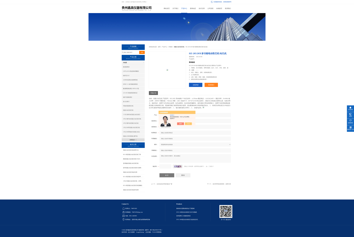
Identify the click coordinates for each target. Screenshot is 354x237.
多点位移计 (126, 101)
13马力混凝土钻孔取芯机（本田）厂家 (134, 181)
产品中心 (184, 8)
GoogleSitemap (140, 232)
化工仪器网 (131, 232)
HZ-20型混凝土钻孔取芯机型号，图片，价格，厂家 (134, 176)
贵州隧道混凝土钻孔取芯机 (131, 163)
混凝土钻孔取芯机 (128, 110)
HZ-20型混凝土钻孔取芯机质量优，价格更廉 (134, 185)
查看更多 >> (133, 140)
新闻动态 (193, 8)
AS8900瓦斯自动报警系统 (130, 80)
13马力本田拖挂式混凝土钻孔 (131, 132)
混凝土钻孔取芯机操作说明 (131, 190)
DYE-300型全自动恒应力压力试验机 (186, 212)
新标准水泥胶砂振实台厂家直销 (185, 208)
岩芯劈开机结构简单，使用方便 (222, 184)
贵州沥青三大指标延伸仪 (183, 216)
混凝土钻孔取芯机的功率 (130, 172)
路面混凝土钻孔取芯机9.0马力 (131, 159)
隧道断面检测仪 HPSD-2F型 (131, 88)
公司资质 (210, 8)
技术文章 (202, 8)
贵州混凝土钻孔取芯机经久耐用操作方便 (134, 167)
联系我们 (228, 8)
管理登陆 (158, 232)
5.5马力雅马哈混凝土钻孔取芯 (131, 114)
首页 (159, 47)
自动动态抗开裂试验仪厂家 (164, 184)
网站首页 (167, 8)
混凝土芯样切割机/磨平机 (130, 136)
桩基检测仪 (126, 67)
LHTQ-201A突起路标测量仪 (131, 71)
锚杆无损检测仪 (127, 97)
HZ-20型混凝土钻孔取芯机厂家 (132, 154)
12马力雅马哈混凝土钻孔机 (131, 123)
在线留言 (219, 8)
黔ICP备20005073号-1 (156, 230)
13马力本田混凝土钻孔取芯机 (131, 127)
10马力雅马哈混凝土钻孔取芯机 (132, 119)
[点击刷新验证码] (177, 166)
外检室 (125, 62)
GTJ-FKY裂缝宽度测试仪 (130, 93)
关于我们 (175, 8)
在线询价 (196, 85)
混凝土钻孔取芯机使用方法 (131, 150)
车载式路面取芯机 (128, 106)
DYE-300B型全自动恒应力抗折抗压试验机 (187, 219)
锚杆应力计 (126, 75)
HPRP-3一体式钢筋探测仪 (130, 84)
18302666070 (227, 2)
